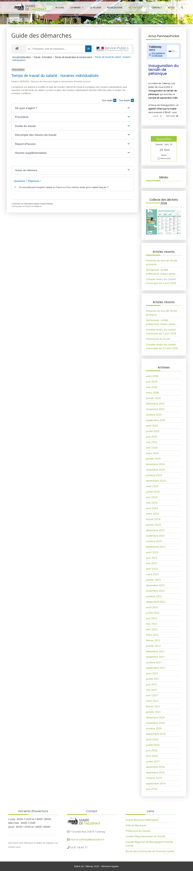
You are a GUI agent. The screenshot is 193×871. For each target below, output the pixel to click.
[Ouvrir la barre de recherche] (182, 7)
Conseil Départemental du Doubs (145, 836)
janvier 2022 (153, 645)
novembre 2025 (155, 409)
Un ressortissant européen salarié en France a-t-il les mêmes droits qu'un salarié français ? (63, 187)
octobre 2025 (154, 414)
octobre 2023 (154, 541)
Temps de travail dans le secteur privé (74, 57)
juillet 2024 (153, 491)
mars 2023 (152, 574)
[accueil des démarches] (17, 48)
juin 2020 (151, 750)
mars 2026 (152, 392)
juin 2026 (151, 381)
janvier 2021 (153, 712)
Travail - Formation (43, 57)
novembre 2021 (155, 656)
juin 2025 (151, 436)
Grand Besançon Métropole (142, 820)
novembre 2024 (155, 469)
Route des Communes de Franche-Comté (150, 851)
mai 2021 (151, 690)
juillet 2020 (153, 745)
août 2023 (152, 552)
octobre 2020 (154, 728)
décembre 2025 (155, 403)
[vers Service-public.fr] (113, 49)
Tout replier (107, 100)
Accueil (60, 7)
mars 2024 (152, 513)
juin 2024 (151, 497)
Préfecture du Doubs (138, 831)
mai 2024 (151, 502)
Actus (171, 7)
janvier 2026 (153, 398)
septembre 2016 (156, 783)
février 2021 (153, 706)
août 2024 (152, 486)
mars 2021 (152, 701)
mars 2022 (152, 634)
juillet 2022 (153, 612)
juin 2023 (151, 557)
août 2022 (152, 607)
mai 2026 (151, 387)
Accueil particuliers (22, 57)
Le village (95, 7)
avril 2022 (152, 629)
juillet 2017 (153, 761)
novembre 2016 (155, 772)
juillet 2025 (153, 431)
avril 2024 (152, 508)
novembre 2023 (155, 535)
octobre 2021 (154, 662)
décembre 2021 (155, 651)
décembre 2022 (155, 585)
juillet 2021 (153, 679)
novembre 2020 (155, 723)
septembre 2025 (156, 420)
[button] (72, 108)
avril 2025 (152, 447)
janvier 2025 (153, 458)
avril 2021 (152, 695)
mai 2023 (151, 563)
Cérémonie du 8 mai (158, 339)
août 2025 (152, 425)
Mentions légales (110, 866)
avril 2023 (152, 568)
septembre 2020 (156, 734)
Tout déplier (125, 100)
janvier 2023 (153, 579)
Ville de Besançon (136, 825)
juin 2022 (151, 618)
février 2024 (153, 519)
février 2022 (153, 640)
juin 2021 (151, 684)
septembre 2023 (156, 546)
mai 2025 (151, 442)
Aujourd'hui (163, 139)
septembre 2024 (156, 480)
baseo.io (38, 206)
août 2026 (152, 376)
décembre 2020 (155, 717)
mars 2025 (152, 453)
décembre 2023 (155, 530)
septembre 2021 (156, 668)
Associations (114, 7)
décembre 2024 (155, 464)
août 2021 (152, 673)
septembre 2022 (156, 601)
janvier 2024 (153, 524)
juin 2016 (151, 789)
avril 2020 (152, 756)
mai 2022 (151, 623)
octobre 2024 (154, 475)
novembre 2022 (155, 590)
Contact (157, 7)
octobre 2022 (154, 596)
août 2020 (152, 739)
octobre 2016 (154, 778)
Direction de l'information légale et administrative (33, 204)
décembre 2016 (155, 767)
